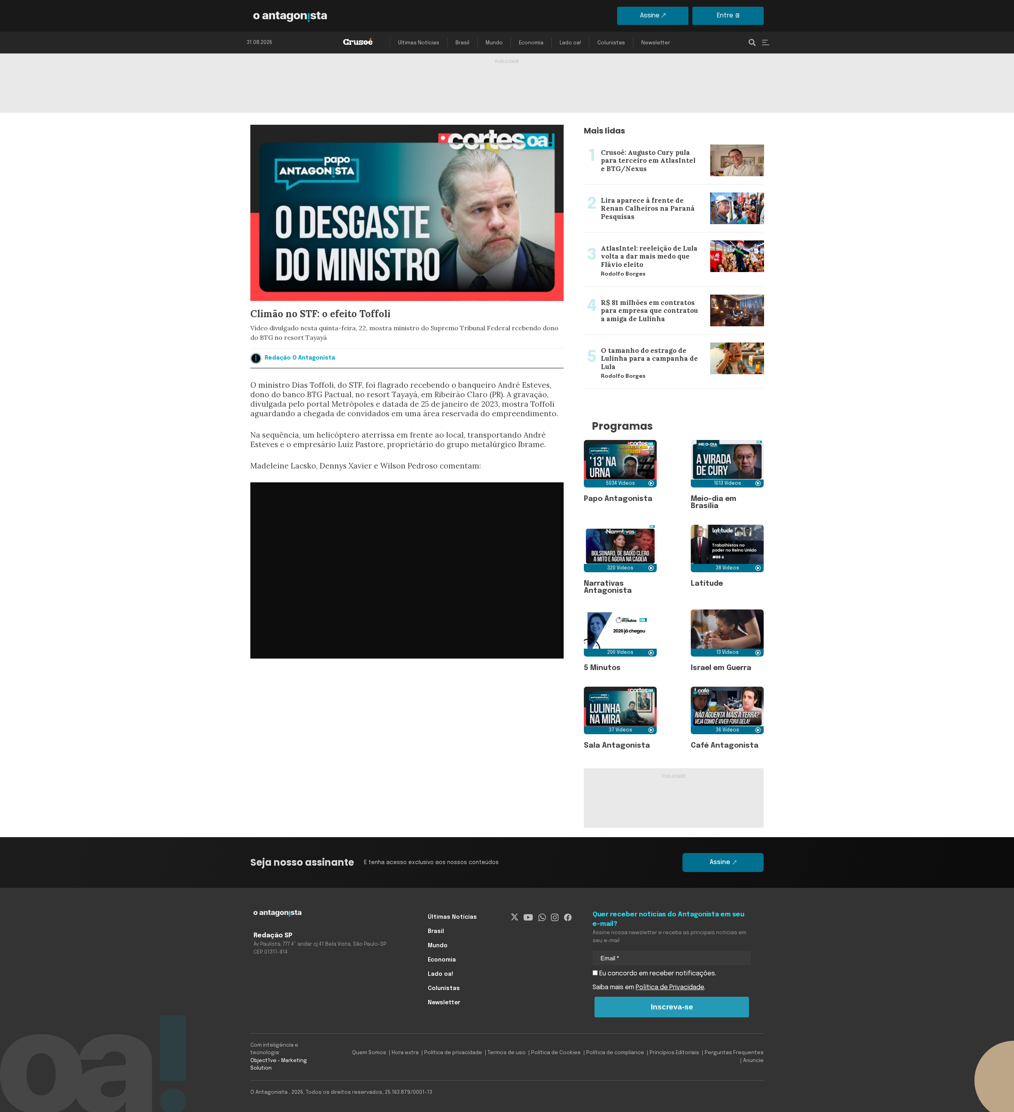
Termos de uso (507, 1052)
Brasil (462, 43)
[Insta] (554, 917)
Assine (649, 15)
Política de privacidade (453, 1052)
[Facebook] (568, 917)
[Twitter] (514, 917)
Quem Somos (369, 1052)
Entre (725, 15)
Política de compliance (615, 1052)
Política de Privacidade (670, 987)
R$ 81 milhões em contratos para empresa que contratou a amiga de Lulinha (672, 296)
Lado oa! (570, 43)
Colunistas (611, 43)
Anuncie (753, 1060)
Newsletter (655, 43)
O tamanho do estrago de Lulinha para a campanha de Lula (673, 339)
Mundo (494, 43)
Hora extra (405, 1052)
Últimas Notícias (418, 43)
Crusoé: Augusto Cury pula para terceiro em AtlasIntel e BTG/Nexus (667, 146)
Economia (531, 43)
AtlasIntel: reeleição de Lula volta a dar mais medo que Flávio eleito (665, 242)
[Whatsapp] (542, 917)
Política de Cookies (556, 1052)
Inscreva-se (672, 1007)
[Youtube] (528, 917)
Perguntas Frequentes (734, 1052)
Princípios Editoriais (674, 1052)
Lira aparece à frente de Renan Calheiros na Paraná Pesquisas (661, 194)
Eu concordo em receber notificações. (657, 973)
